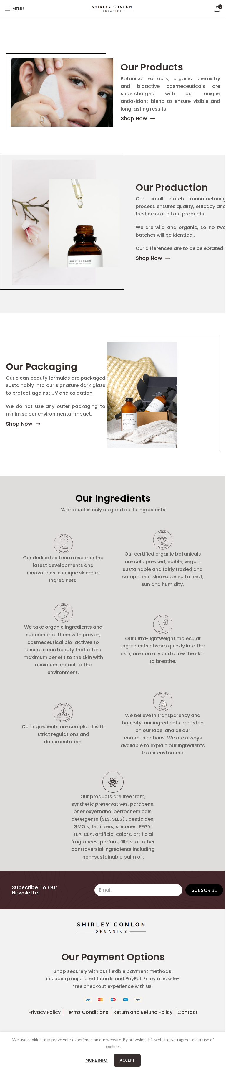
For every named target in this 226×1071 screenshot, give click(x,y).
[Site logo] (113, 8)
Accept (127, 1060)
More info (96, 1060)
